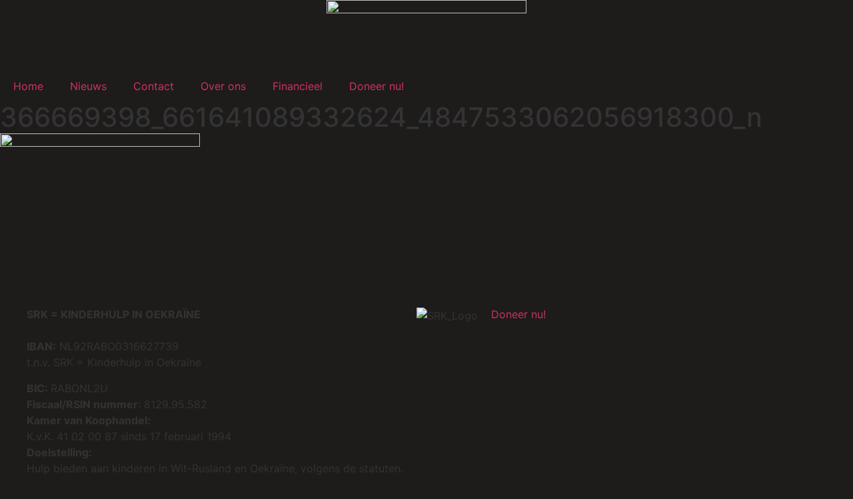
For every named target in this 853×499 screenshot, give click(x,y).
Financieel (298, 86)
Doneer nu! (376, 86)
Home (28, 86)
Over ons (223, 86)
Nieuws (88, 86)
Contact (153, 86)
